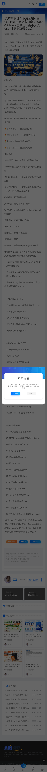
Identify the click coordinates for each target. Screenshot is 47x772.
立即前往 (15, 393)
